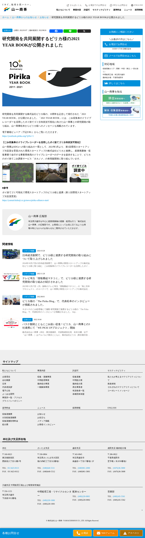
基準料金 (117, 10)
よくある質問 (8, 394)
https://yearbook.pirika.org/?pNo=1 (18, 136)
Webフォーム (108, 533)
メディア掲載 (43, 421)
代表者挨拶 (7, 387)
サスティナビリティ (101, 10)
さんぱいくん (76, 5)
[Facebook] (56, 31)
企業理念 (6, 377)
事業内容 (77, 10)
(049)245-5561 (119, 496)
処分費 (5, 424)
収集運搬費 (7, 414)
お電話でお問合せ (118, 44)
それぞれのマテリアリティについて (123, 387)
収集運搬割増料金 (10, 421)
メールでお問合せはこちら (122, 56)
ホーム (5, 17)
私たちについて (63, 10)
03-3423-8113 (13, 468)
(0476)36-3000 (119, 468)
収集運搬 (76, 377)
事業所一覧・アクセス (12, 398)
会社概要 (6, 380)
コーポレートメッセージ (118, 391)
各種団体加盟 (78, 394)
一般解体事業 (43, 387)
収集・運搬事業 (44, 377)
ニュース (128, 10)
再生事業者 (77, 387)
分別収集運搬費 (9, 418)
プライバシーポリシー (12, 401)
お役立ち (41, 418)
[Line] (70, 31)
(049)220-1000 (49, 500)
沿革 (4, 384)
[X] (84, 31)
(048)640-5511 (49, 468)
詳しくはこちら (117, 83)
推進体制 (112, 384)
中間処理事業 (43, 380)
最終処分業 (77, 384)
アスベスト (133, 533)
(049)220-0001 (84, 496)
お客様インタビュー (46, 424)
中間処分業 (77, 380)
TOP (140, 529)
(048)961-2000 (84, 468)
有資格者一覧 (78, 391)
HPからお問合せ (120, 5)
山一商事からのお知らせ (24, 17)
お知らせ (44, 17)
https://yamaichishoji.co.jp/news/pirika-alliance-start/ (25, 200)
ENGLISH (138, 5)
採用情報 (139, 10)
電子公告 (6, 391)
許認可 (87, 10)
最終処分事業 (43, 384)
